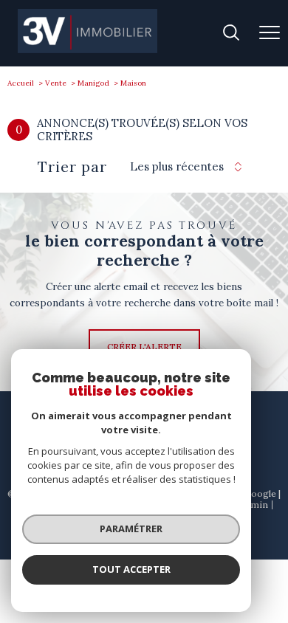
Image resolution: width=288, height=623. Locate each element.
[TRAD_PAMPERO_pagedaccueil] (87, 49)
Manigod (93, 83)
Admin (253, 504)
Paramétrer (131, 528)
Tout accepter (131, 569)
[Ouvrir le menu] (269, 33)
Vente (55, 83)
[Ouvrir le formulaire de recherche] (231, 34)
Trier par (72, 167)
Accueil (20, 83)
